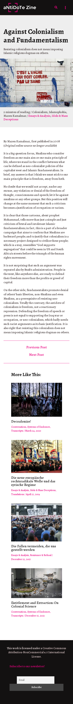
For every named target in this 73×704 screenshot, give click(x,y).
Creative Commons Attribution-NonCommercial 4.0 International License (37, 652)
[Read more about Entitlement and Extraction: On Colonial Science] (36, 583)
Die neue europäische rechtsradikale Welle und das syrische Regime (33, 481)
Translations (17, 494)
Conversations (18, 427)
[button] (56, 7)
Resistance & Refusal (40, 555)
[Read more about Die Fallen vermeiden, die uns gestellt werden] (36, 522)
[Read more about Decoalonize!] (36, 399)
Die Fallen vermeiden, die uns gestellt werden (33, 548)
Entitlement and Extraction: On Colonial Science (34, 604)
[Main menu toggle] (65, 8)
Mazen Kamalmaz (15, 116)
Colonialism (39, 112)
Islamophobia (57, 112)
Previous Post (36, 347)
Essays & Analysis (39, 116)
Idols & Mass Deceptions (43, 490)
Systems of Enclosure (38, 427)
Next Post (36, 355)
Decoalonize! (21, 421)
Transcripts (17, 430)
